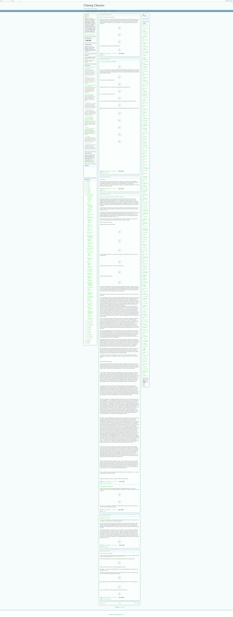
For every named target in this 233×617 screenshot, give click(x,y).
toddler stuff (145, 352)
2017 (87, 184)
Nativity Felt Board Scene (90, 274)
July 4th (144, 207)
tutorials (144, 358)
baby (103, 55)
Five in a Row (145, 147)
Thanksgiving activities (145, 341)
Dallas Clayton (102, 69)
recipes (110, 599)
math (144, 234)
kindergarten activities (145, 210)
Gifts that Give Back (89, 230)
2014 (87, 186)
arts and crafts (144, 67)
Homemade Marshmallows (90, 217)
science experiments (145, 306)
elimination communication (145, 125)
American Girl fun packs (145, 52)
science (144, 303)
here (114, 94)
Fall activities (145, 133)
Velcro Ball (89, 261)
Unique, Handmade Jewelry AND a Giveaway (112, 197)
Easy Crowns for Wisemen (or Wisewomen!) (90, 236)
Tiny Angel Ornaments (89, 267)
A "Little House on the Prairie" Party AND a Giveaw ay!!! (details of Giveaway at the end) (89, 118)
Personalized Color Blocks (90, 319)
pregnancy (145, 268)
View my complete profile (89, 34)
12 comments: (114, 53)
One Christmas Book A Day (90, 270)
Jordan (144, 205)
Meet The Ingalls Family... (90, 249)
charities (144, 97)
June (88, 329)
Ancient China (144, 55)
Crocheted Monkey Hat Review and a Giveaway (90, 312)
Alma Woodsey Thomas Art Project (91, 10)
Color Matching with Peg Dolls (90, 297)
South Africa (145, 316)
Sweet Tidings (114, 556)
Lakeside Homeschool (145, 219)
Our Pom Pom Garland (89, 316)
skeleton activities (144, 314)
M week (144, 232)
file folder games (145, 143)
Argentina (145, 61)
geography (145, 155)
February (89, 336)
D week (144, 115)
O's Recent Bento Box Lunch (89, 240)
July (88, 327)
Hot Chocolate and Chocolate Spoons (89, 254)
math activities (144, 237)
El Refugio (118, 201)
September (89, 324)
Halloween (145, 164)
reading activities (144, 294)
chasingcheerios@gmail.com (90, 60)
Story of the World (145, 327)
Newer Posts (102, 603)
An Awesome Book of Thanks (108, 61)
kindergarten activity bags (145, 213)
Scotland (144, 309)
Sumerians (145, 332)
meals (144, 239)
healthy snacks (144, 186)
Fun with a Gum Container (107, 17)
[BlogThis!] (120, 53)
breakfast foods (145, 91)
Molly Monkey (89, 271)
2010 (87, 193)
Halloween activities (145, 168)
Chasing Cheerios (94, 5)
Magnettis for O (90, 232)
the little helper (144, 344)
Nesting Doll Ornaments (106, 486)
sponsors (145, 321)
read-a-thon (145, 288)
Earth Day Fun (88, 143)
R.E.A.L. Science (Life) (144, 285)
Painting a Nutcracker (89, 299)
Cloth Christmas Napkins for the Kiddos (90, 293)
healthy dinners (144, 183)
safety (144, 301)
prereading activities (145, 272)
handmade (145, 173)
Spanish (144, 319)
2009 (87, 339)
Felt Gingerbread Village (90, 258)
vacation (144, 368)
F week (144, 131)
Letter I (144, 226)
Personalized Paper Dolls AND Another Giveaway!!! (90, 284)
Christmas (104, 190)
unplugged (145, 360)
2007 (87, 343)
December (89, 194)
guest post (145, 161)
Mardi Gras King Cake (104, 10)
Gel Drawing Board (89, 109)
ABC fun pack (145, 39)
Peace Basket (144, 266)
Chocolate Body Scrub (106, 553)
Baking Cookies (90, 250)
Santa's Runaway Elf (90, 225)
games (144, 150)
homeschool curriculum (145, 199)
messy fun (145, 241)
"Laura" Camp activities (144, 31)
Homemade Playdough (89, 280)
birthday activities (144, 81)
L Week (144, 216)
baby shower (145, 71)
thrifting (144, 346)
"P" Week (145, 33)
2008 (87, 341)
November (89, 321)
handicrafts (145, 170)
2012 (87, 189)
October (88, 322)
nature (144, 249)
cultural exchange (145, 112)
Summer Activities (144, 336)
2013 (87, 188)
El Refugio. (117, 216)
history (144, 188)
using (144, 366)
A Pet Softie (89, 233)
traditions (145, 355)
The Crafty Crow (122, 556)
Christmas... (103, 179)
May (88, 331)
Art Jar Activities (144, 64)
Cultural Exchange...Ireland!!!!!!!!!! (90, 128)
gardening (145, 152)
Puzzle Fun (87, 102)
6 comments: (114, 597)
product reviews (105, 172)
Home (120, 603)
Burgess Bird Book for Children (145, 94)
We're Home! (87, 136)
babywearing (145, 74)
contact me (145, 105)
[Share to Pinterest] (123, 53)
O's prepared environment (145, 257)
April (88, 332)
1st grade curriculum (145, 36)
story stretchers (145, 330)
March (88, 334)
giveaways (104, 483)
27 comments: (114, 481)
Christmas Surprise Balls (90, 246)
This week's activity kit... (89, 94)
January (88, 337)
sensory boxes (144, 312)
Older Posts (136, 603)
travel (144, 357)
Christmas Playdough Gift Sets (89, 277)
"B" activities (145, 25)
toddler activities (144, 349)
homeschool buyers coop (145, 195)
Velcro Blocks (89, 301)
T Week (144, 338)
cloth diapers (145, 102)
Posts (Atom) (122, 607)
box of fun (145, 83)
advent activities (144, 46)
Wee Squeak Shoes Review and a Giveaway (90, 86)
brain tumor (145, 87)
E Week (144, 120)
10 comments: (114, 545)
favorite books (144, 137)
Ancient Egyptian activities (144, 58)
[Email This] (119, 53)
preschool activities (145, 275)
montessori (145, 244)
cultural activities (144, 109)
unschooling (145, 363)
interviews (145, 202)
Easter (144, 122)
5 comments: (114, 188)
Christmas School (113, 10)
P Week (144, 263)
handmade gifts (109, 483)
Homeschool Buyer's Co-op (145, 191)
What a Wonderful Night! (89, 263)
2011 (87, 191)
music (144, 247)
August (88, 326)
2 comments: (114, 171)
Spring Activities (144, 324)
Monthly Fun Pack (105, 518)
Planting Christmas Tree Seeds (89, 308)
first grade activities (145, 145)
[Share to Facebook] (122, 53)
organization (145, 260)
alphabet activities (144, 49)
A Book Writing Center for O (90, 243)
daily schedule (144, 118)
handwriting (145, 179)
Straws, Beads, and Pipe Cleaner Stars (90, 304)
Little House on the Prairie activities (145, 229)
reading (144, 291)
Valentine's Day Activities (145, 371)
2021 (87, 183)
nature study (145, 251)
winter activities (144, 375)
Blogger (122, 614)
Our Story (86, 76)
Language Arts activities (145, 223)
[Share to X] (121, 53)
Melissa (87, 16)
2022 (87, 181)
